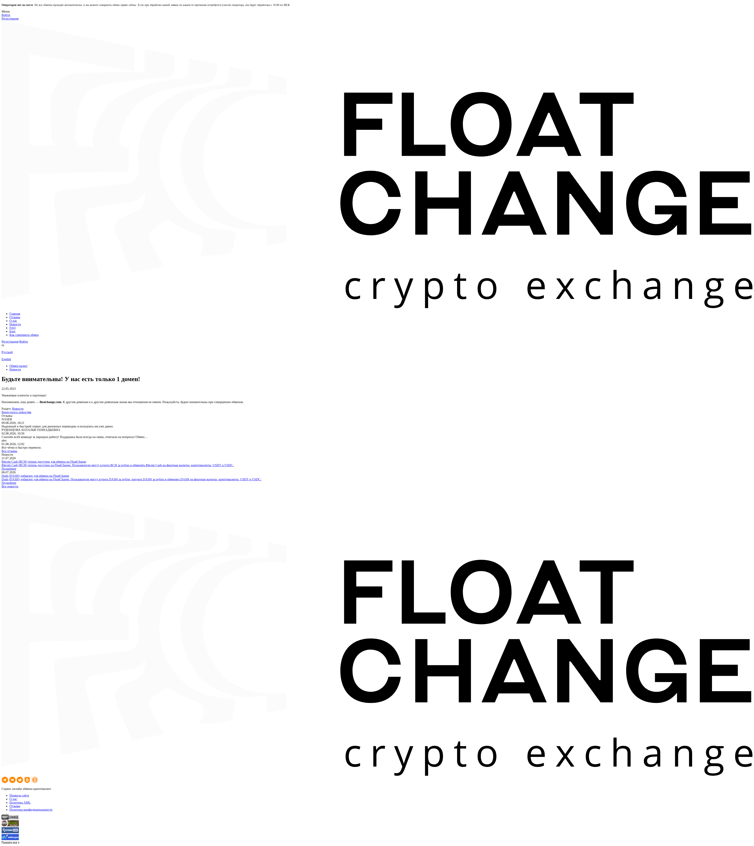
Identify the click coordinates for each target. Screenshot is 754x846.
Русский (7, 352)
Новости (18, 408)
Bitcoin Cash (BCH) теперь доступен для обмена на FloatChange (44, 461)
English (6, 359)
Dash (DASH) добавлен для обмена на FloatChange (35, 475)
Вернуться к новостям (16, 412)
